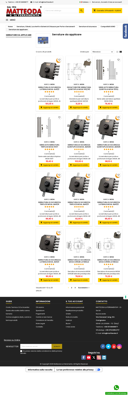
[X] (94, 357)
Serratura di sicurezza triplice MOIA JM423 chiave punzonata (79, 204)
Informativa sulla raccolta (40, 369)
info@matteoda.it (46, 2)
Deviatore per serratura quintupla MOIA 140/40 (79, 88)
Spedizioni (40, 310)
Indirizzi (69, 320)
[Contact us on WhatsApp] (116, 388)
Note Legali (40, 323)
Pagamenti (40, 314)
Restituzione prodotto (74, 310)
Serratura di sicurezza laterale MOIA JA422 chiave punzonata (49, 89)
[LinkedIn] (104, 357)
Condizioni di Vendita (44, 320)
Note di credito (72, 317)
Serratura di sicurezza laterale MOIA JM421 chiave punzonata (49, 262)
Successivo (84, 287)
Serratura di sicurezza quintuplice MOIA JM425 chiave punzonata (108, 147)
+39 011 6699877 (21, 2)
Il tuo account (74, 301)
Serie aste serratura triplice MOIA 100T (49, 146)
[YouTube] (88, 357)
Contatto (39, 327)
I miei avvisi (70, 327)
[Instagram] (99, 357)
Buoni (68, 323)
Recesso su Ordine (12, 340)
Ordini (68, 314)
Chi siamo (40, 307)
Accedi (104, 2)
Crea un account (115, 2)
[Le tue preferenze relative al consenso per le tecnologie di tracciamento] (125, 297)
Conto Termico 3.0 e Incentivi (17, 307)
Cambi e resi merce (44, 317)
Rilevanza (103, 51)
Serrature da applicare (18, 35)
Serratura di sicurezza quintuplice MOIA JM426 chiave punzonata (79, 147)
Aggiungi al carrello (49, 107)
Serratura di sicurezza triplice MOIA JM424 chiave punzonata (49, 204)
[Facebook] (83, 357)
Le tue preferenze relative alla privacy (75, 369)
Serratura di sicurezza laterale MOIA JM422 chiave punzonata (108, 204)
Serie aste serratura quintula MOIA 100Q (108, 88)
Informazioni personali (75, 307)
